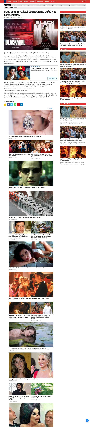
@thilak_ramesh (35, 86)
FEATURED (64, 49)
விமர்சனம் (47, 1)
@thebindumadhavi (18, 86)
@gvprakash (40, 84)
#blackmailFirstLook (31, 84)
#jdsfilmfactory (21, 84)
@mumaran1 (13, 84)
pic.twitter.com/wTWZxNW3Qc (25, 88)
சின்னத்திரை (15, 1)
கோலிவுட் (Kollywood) (13, 7)
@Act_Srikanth (8, 86)
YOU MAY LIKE (65, 103)
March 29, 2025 (24, 90)
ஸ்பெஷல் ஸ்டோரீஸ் (40, 1)
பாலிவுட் (21, 1)
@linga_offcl (27, 86)
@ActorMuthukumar (9, 88)
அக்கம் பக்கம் (32, 1)
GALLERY (53, 1)
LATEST (63, 12)
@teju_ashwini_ (48, 84)
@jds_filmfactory (32, 82)
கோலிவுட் (9, 1)
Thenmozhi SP (7, 17)
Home (6, 7)
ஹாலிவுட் (26, 1)
